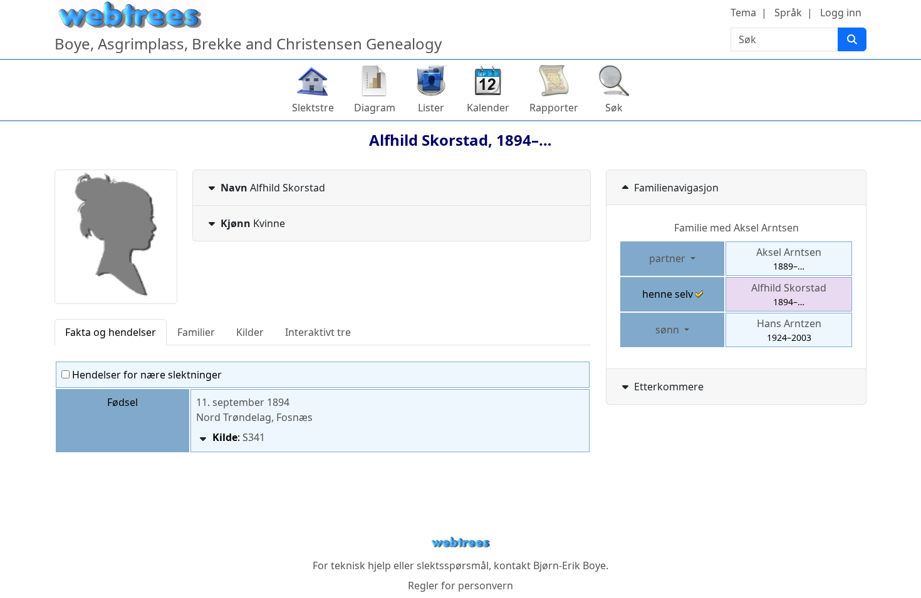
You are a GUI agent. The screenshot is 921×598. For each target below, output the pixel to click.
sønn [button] (668, 330)
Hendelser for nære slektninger (146, 375)
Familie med (736, 228)
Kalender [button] (488, 107)
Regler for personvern (460, 585)
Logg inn (840, 12)
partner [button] (668, 258)
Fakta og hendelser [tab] (110, 332)
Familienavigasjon (676, 188)
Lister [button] (431, 107)
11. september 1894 (242, 402)
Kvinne (253, 223)
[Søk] (852, 39)
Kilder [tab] (250, 332)
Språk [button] (788, 12)
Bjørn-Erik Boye (569, 565)
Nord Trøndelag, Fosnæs (254, 417)
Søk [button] (614, 107)
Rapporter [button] (553, 107)
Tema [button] (743, 12)
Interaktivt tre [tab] (318, 332)
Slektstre (313, 107)
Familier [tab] (196, 332)
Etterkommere (669, 386)
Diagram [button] (374, 107)
